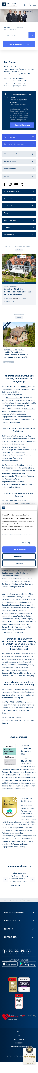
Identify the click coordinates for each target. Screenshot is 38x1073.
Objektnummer (9, 29)
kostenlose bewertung (19, 44)
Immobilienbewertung (11, 698)
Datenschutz (19, 1039)
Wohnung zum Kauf (14, 397)
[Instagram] (10, 184)
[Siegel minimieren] (35, 1049)
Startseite (7, 900)
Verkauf (24, 386)
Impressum (19, 1043)
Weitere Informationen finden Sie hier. (17, 535)
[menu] (34, 4)
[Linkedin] (22, 951)
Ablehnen (19, 563)
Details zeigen (26, 543)
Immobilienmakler (16, 900)
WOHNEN (6, 27)
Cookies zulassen (19, 549)
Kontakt (19, 1031)
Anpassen (18, 556)
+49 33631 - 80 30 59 (21, 83)
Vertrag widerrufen (19, 1047)
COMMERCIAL (17, 27)
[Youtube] (16, 184)
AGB (19, 1035)
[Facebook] (4, 184)
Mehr (19, 250)
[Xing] (22, 184)
